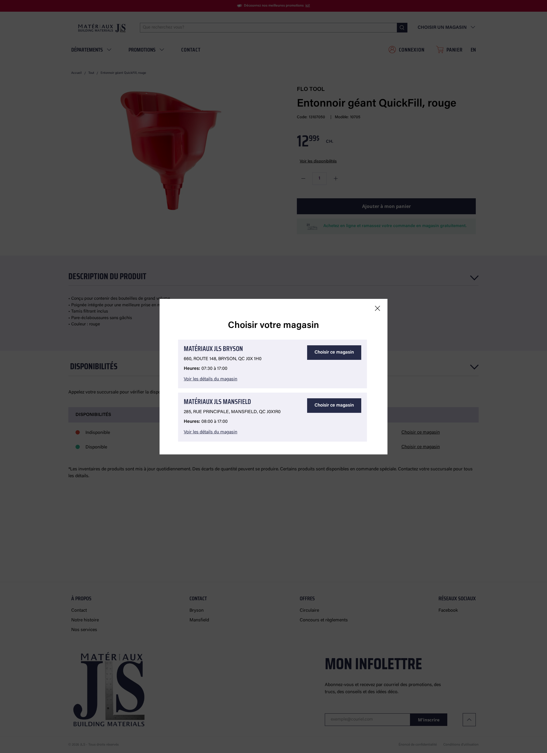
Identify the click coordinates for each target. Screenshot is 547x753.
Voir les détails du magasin (210, 379)
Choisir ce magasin (334, 352)
